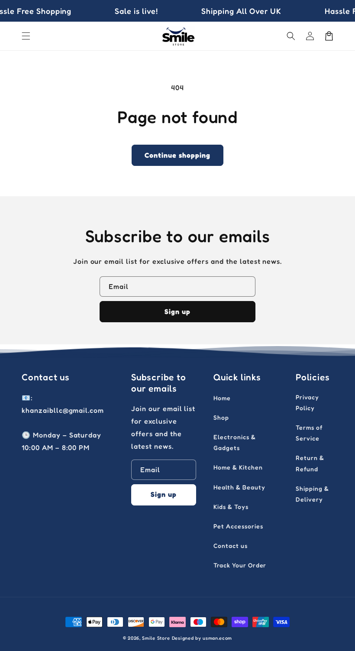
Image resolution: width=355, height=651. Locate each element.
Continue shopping (177, 155)
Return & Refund (310, 463)
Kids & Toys (230, 506)
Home (222, 398)
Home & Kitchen (237, 467)
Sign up (177, 311)
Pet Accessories (238, 526)
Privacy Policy (307, 402)
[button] (26, 35)
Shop (221, 417)
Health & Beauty (239, 487)
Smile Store (156, 638)
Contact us (230, 545)
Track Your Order (239, 565)
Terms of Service (309, 433)
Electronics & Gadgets (234, 442)
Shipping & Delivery (312, 494)
